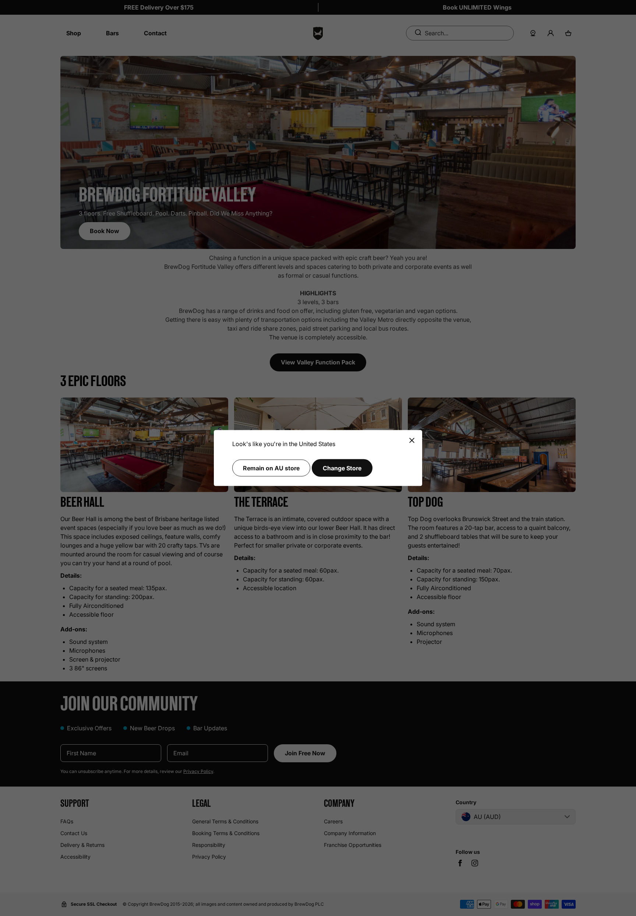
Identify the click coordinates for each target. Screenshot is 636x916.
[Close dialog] (411, 441)
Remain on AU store (271, 467)
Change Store (342, 467)
